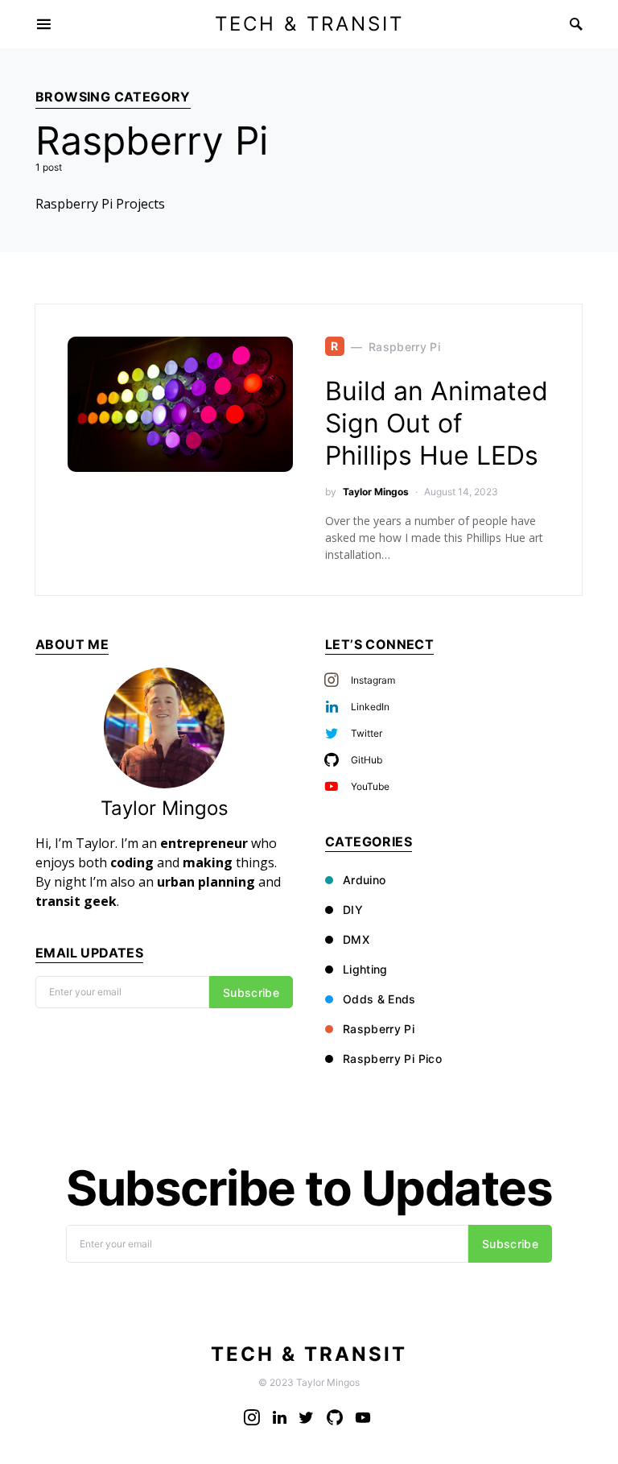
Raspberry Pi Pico (392, 1058)
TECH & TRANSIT (309, 23)
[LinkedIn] (279, 1417)
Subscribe (251, 992)
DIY (353, 909)
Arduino (364, 880)
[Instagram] (252, 1417)
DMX (356, 939)
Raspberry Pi (378, 1029)
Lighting (365, 969)
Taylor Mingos (376, 492)
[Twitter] (306, 1417)
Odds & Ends (379, 999)
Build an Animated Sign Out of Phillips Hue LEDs (436, 423)
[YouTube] (363, 1417)
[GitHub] (335, 1417)
